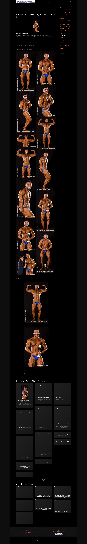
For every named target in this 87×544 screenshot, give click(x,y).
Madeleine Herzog (68, 9)
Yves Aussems (64, 26)
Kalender (65, 12)
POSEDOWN (63, 53)
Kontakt (61, 43)
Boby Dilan (30, 373)
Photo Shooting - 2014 (66, 16)
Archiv (60, 1)
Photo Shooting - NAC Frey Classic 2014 (22, 373)
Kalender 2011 (62, 42)
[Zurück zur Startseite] (25, 2)
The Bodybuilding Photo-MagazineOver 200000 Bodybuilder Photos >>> (59, 530)
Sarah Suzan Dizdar (63, 10)
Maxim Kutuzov (62, 24)
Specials (48, 1)
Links (52, 1)
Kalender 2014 (62, 37)
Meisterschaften (43, 1)
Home (38, 1)
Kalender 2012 (62, 40)
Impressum (61, 48)
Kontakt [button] (56, 1)
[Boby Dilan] (36, 302)
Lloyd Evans (62, 18)
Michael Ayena (62, 9)
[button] (63, 2)
